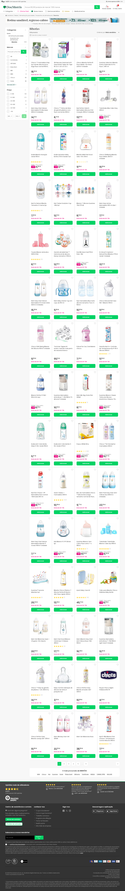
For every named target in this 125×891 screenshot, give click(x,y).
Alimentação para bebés (27, 15)
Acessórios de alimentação (44, 15)
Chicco (44, 774)
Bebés (16, 15)
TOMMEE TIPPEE (101, 774)
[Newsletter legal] (6, 844)
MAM (38, 774)
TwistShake (85, 774)
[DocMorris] (12, 7)
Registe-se (39, 838)
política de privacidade (17, 844)
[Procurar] (97, 7)
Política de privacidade (113, 870)
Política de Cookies (114, 874)
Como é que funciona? (44, 813)
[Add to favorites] (50, 39)
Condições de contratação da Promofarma (106, 873)
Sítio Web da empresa (43, 826)
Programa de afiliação (43, 818)
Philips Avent (68, 774)
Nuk (49, 774)
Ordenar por (101, 32)
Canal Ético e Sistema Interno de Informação (106, 876)
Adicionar (40, 79)
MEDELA (93, 774)
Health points (40, 823)
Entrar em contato (13, 819)
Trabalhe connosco (42, 816)
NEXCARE (109, 774)
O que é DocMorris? (42, 811)
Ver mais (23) (11, 84)
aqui (81, 853)
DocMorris (10, 15)
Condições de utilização (112, 871)
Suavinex (55, 774)
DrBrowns (77, 774)
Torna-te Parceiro (42, 821)
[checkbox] (16, 56)
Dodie (61, 774)
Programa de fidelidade (112, 877)
